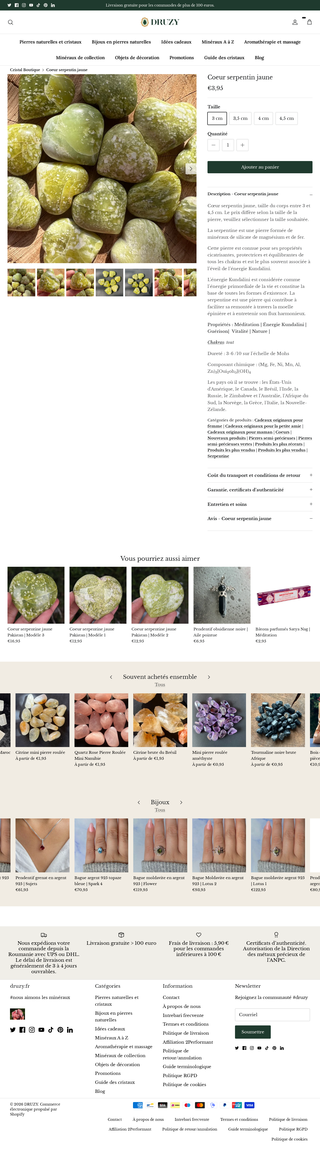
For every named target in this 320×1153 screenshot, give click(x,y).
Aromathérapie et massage (272, 42)
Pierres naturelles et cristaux (51, 42)
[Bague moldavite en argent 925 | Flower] (160, 845)
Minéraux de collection (80, 57)
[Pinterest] (46, 5)
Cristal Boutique (25, 69)
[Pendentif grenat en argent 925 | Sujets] (43, 845)
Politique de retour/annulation (189, 1129)
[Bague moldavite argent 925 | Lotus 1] (278, 845)
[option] (102, 168)
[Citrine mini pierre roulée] (43, 720)
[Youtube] (31, 5)
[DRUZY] (160, 22)
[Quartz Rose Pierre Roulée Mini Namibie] (101, 720)
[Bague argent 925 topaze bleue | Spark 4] (101, 845)
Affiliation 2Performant (188, 1042)
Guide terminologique (187, 1066)
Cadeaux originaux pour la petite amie (263, 426)
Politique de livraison (186, 1033)
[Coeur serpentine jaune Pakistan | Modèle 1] (98, 595)
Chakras (216, 342)
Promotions (182, 57)
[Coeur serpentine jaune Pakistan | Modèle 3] (36, 595)
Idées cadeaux (176, 42)
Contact (171, 997)
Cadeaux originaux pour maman (240, 432)
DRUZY (31, 1104)
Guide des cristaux (224, 57)
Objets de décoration (137, 57)
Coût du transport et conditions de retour (254, 475)
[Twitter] (9, 5)
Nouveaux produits (227, 438)
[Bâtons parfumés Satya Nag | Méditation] (284, 595)
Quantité (218, 134)
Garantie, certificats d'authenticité (246, 490)
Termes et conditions (186, 1024)
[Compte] (294, 22)
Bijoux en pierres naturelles (121, 42)
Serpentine (218, 456)
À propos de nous (182, 1006)
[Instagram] (24, 5)
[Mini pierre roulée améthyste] (219, 720)
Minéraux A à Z (218, 42)
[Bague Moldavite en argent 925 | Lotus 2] (219, 845)
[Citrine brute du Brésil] (160, 720)
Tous (160, 684)
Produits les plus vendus (231, 450)
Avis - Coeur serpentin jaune (240, 518)
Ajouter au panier (260, 167)
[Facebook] (16, 5)
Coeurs (283, 432)
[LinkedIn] (53, 5)
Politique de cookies (184, 1084)
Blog (259, 57)
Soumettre (253, 1032)
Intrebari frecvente (183, 1015)
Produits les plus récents (278, 444)
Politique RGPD (180, 1075)
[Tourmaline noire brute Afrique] (278, 720)
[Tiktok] (38, 5)
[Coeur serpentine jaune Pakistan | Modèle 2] (160, 595)
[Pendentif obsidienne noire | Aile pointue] (222, 595)
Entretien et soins (227, 504)
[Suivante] (191, 168)
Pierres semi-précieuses (272, 438)
